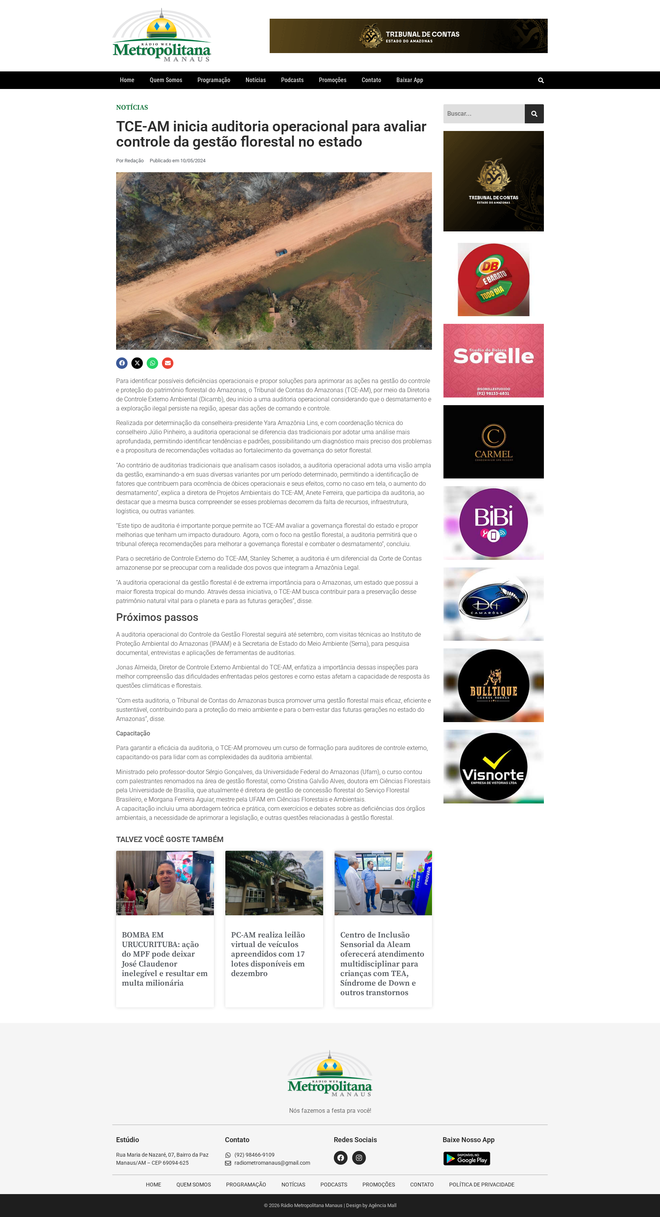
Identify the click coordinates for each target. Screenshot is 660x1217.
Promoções (332, 80)
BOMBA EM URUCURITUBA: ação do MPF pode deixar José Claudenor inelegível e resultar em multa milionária (165, 959)
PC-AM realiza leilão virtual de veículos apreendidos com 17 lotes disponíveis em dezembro (268, 954)
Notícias (256, 80)
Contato (371, 80)
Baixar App (409, 80)
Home (127, 80)
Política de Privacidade (481, 1184)
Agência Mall (382, 1205)
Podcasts (292, 80)
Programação (213, 80)
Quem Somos (166, 80)
